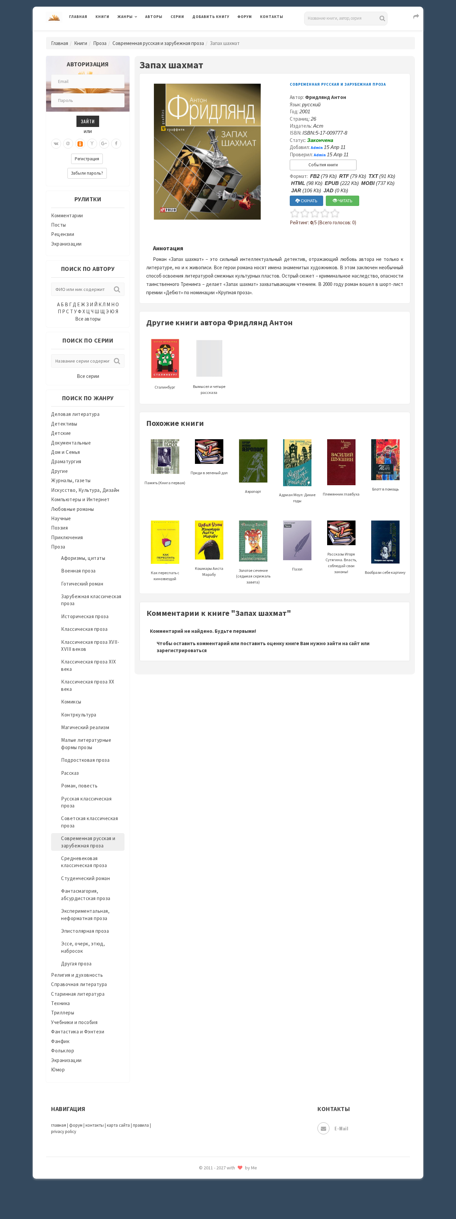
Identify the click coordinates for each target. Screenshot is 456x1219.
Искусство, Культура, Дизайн (85, 490)
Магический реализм (85, 727)
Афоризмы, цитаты (83, 558)
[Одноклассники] (80, 144)
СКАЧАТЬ (308, 201)
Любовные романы (72, 509)
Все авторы (87, 319)
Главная (78, 16)
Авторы (154, 16)
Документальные (71, 443)
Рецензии (62, 234)
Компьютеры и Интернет (80, 499)
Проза (99, 43)
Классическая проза (84, 629)
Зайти (88, 121)
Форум (244, 16)
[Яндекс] (92, 144)
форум (75, 1125)
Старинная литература (77, 994)
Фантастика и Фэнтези (77, 1031)
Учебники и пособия (74, 1022)
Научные (61, 518)
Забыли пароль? (87, 173)
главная (58, 1125)
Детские (61, 433)
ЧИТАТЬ (345, 201)
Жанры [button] (125, 16)
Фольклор (62, 1050)
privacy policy (63, 1131)
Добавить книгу (210, 16)
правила (141, 1125)
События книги (323, 165)
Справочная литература (79, 984)
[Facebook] (116, 144)
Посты (58, 225)
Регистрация (87, 159)
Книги (102, 16)
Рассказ (70, 773)
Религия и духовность (77, 975)
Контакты (271, 16)
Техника (60, 1003)
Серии (177, 16)
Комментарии (67, 215)
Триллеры (62, 1012)
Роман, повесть (79, 785)
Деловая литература (216, 34)
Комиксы (71, 701)
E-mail (341, 1128)
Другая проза (76, 963)
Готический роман (82, 584)
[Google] (104, 144)
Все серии (88, 376)
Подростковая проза (85, 760)
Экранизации (66, 244)
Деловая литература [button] (141, 34)
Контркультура (78, 714)
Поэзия (59, 528)
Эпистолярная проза (85, 931)
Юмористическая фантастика (227, 1196)
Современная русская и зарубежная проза (158, 43)
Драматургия (66, 461)
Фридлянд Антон (325, 97)
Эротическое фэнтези (218, 1181)
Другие (59, 471)
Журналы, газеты (71, 480)
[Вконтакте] (56, 144)
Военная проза (78, 571)
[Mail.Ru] (68, 144)
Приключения (67, 537)
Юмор (58, 1069)
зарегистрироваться (182, 650)
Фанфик (60, 1041)
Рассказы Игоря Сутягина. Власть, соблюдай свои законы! (341, 563)
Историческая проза (84, 616)
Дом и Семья (65, 452)
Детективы (64, 424)
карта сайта (118, 1125)
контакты (94, 1125)
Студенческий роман (85, 878)
